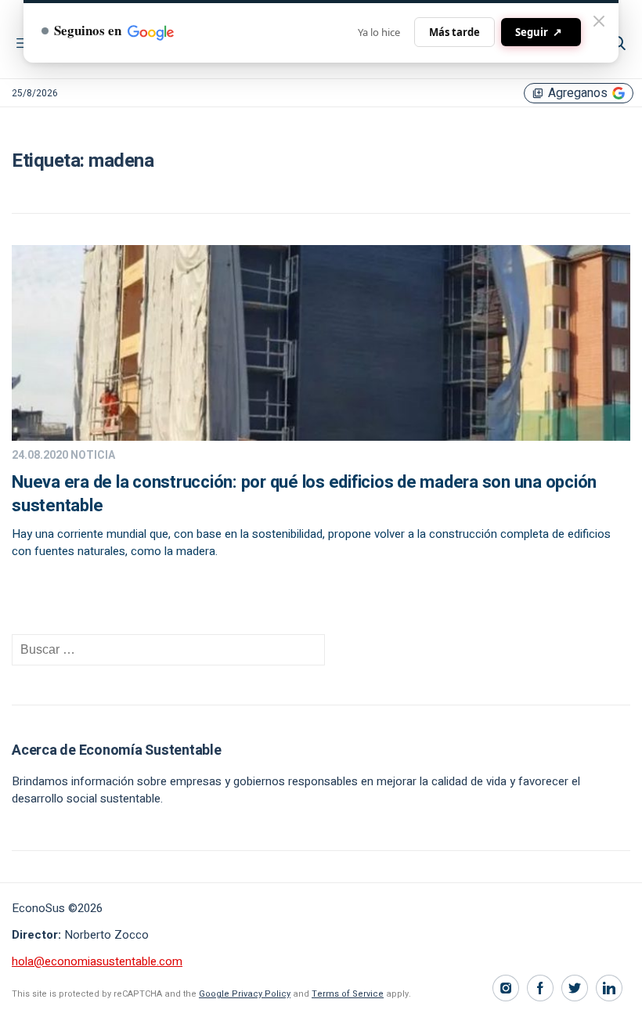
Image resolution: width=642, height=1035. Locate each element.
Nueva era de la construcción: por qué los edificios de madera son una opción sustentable (304, 494)
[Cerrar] (599, 21)
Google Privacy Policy (244, 994)
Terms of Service (348, 994)
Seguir (538, 31)
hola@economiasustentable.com (97, 961)
